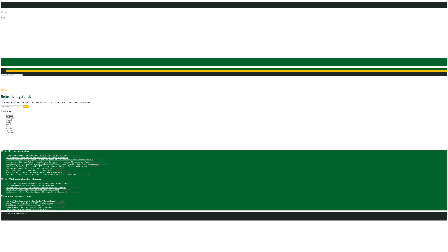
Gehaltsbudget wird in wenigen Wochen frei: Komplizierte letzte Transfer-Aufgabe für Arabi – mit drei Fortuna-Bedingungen (52, 164)
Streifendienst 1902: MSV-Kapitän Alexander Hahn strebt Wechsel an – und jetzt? (36, 188)
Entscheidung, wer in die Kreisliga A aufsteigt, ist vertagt (26, 209)
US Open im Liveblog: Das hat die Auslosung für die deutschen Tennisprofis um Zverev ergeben (41, 174)
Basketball (14, 43)
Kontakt (9, 7)
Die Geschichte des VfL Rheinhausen (24, 36)
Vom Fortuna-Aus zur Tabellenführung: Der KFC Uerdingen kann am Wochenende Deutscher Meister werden (46, 166)
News (8, 126)
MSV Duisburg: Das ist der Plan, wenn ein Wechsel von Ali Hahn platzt (32, 190)
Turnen (13, 51)
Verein (8, 28)
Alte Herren (10, 118)
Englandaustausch (17, 34)
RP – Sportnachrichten (19, 151)
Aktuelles (9, 26)
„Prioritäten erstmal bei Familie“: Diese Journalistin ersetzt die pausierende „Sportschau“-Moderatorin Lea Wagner (48, 162)
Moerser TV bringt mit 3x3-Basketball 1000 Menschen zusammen (30, 203)
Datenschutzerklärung (14, 5)
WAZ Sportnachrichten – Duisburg (24, 179)
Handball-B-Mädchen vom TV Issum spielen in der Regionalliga (29, 207)
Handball (13, 47)
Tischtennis (14, 49)
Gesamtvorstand (16, 32)
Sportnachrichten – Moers (20, 196)
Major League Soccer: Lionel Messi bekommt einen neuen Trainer (30, 170)
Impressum (10, 3)
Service (13, 38)
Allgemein (9, 116)
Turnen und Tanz (12, 132)
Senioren (9, 128)
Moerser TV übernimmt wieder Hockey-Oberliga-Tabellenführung (30, 201)
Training (9, 130)
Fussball (13, 45)
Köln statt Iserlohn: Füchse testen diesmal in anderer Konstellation (30, 186)
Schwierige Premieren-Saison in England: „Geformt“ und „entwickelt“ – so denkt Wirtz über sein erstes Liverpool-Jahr (49, 160)
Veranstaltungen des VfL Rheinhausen (24, 30)
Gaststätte (9, 53)
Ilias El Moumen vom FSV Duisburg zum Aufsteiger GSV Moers (30, 205)
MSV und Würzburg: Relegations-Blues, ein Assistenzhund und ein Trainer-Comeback (38, 183)
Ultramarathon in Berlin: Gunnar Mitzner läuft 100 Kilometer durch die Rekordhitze (36, 156)
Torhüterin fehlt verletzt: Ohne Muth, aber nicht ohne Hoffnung (29, 168)
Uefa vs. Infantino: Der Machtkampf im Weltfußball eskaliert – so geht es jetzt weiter (37, 158)
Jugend (8, 124)
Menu (3, 18)
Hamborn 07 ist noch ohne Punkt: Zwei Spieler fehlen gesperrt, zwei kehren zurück (36, 192)
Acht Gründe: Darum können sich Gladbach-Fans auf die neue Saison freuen (34, 172)
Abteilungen (10, 40)
